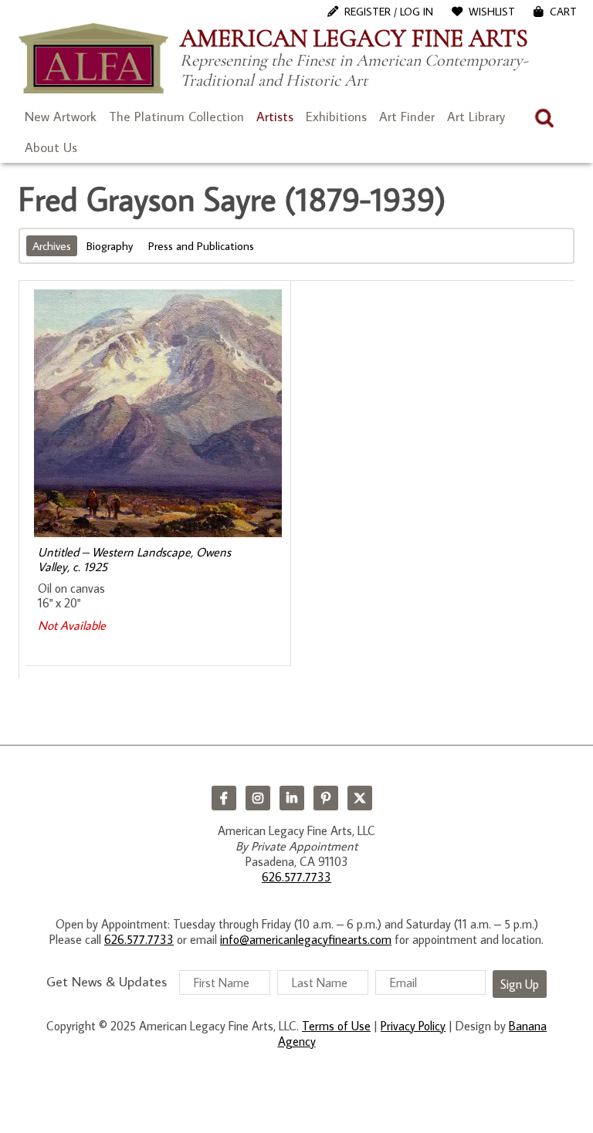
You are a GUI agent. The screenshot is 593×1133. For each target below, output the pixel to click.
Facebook (224, 798)
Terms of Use (336, 1025)
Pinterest (325, 798)
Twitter (359, 798)
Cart (563, 11)
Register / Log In (388, 11)
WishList (492, 11)
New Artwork (61, 116)
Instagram (258, 798)
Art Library (476, 116)
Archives (51, 245)
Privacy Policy (413, 1025)
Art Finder (407, 116)
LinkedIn (292, 798)
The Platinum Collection (176, 116)
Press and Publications (201, 245)
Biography (109, 245)
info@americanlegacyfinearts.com (305, 939)
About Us (51, 147)
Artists (274, 116)
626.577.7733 (296, 876)
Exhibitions (336, 116)
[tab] (53, 245)
